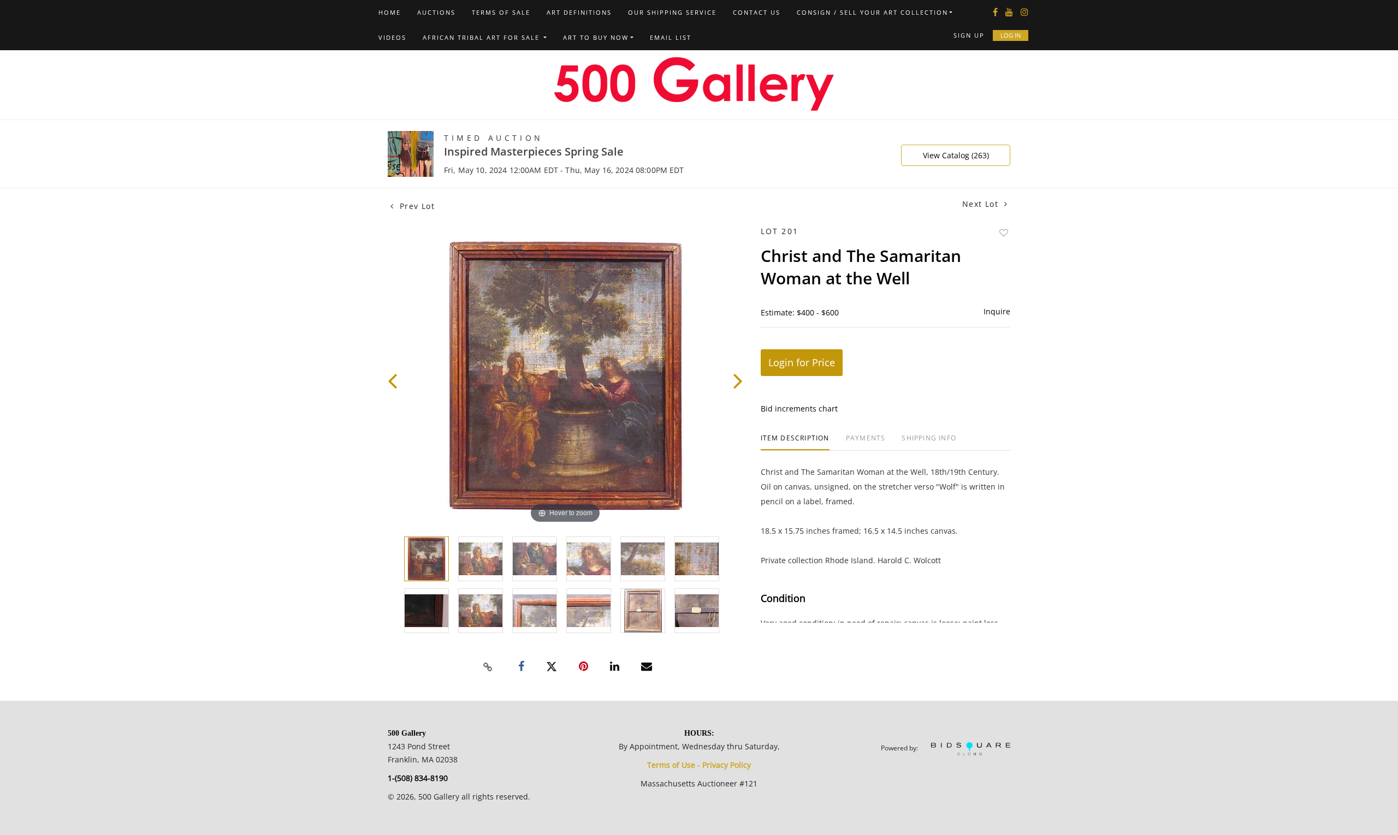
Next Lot (982, 203)
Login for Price (801, 362)
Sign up (969, 35)
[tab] (795, 442)
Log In (1010, 35)
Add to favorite (1003, 232)
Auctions (436, 12)
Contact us (756, 12)
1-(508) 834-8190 (418, 778)
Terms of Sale (501, 12)
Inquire (997, 311)
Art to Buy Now (596, 37)
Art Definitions (579, 12)
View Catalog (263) (956, 155)
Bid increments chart (799, 408)
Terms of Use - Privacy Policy (699, 765)
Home (389, 12)
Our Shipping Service (672, 12)
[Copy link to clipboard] (488, 666)
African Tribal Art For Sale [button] (482, 37)
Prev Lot (415, 206)
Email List (670, 37)
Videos (392, 37)
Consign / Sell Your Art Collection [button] (872, 12)
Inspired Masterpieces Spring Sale (534, 151)
